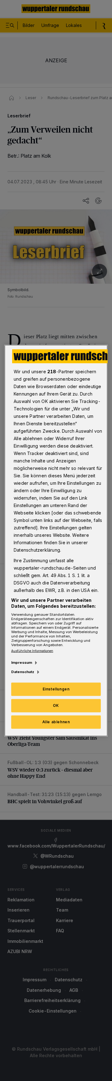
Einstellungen (56, 689)
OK (56, 705)
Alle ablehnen (56, 722)
